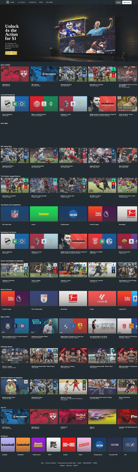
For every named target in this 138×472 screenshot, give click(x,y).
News (41, 2)
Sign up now (126, 2)
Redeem (62, 465)
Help (42, 463)
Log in (118, 2)
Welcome (49, 2)
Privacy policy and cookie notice (67, 463)
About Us (69, 465)
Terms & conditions (50, 463)
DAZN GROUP (87, 463)
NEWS (95, 463)
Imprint (79, 463)
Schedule (32, 2)
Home (12, 2)
